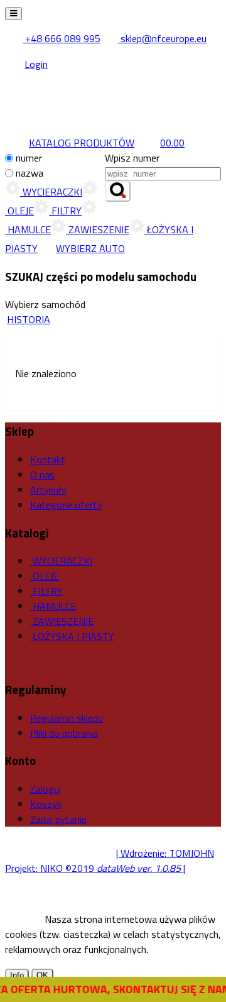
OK (42, 975)
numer (29, 157)
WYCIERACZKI (51, 191)
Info (17, 975)
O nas (42, 474)
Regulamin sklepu (66, 717)
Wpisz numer (132, 157)
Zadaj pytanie (58, 819)
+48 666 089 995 (61, 38)
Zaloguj (45, 788)
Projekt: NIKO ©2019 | (95, 868)
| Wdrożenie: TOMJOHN (165, 853)
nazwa (29, 172)
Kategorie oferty (66, 504)
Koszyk (46, 804)
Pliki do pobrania (64, 732)
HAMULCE (53, 606)
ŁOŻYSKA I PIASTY (72, 636)
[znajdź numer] (118, 191)
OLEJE (44, 575)
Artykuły (48, 489)
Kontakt (47, 459)
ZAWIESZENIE (97, 229)
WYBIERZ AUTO (90, 248)
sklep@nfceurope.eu (162, 38)
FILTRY (65, 210)
